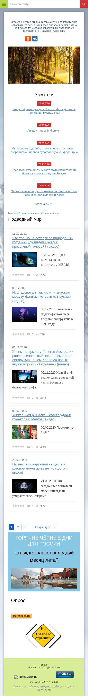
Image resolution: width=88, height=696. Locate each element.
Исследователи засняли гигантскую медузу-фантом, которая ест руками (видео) (41, 296)
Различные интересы (29, 213)
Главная (12, 213)
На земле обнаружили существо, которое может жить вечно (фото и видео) (40, 468)
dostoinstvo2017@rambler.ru (44, 667)
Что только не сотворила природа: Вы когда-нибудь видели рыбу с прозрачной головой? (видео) (42, 242)
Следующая (42, 527)
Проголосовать (21, 615)
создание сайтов (51, 686)
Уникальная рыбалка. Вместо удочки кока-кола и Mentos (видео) (41, 417)
